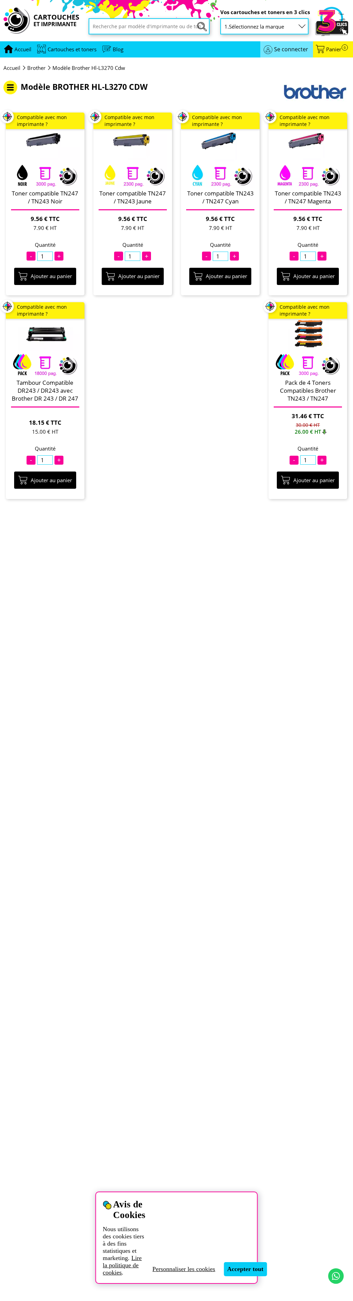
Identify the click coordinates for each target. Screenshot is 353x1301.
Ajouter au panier (51, 276)
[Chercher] (202, 26)
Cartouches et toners (72, 49)
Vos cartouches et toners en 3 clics (265, 12)
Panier (336, 49)
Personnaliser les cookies (183, 1269)
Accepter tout (245, 1269)
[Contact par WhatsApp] (335, 1276)
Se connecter (291, 49)
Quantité (45, 245)
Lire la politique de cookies (122, 1265)
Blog (118, 49)
